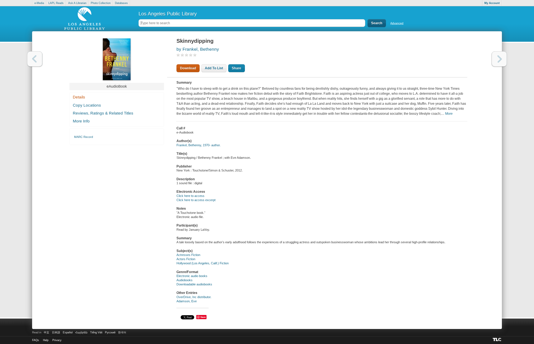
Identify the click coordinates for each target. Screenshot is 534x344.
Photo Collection (101, 3)
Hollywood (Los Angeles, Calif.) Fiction (202, 263)
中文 (46, 332)
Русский (110, 332)
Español (68, 332)
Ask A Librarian (77, 3)
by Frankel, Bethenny (197, 49)
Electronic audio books (191, 276)
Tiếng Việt (96, 332)
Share (236, 68)
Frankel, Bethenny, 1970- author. (198, 145)
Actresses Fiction (188, 255)
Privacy (57, 340)
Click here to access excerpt (195, 200)
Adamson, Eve (186, 301)
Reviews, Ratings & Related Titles (103, 113)
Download (188, 68)
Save (203, 317)
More (449, 113)
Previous (34, 59)
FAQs (35, 340)
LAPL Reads (56, 3)
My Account (492, 3)
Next (499, 59)
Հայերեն (81, 332)
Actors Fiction (185, 259)
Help (45, 340)
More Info (81, 121)
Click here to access (190, 196)
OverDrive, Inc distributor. (193, 297)
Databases (121, 3)
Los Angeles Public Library (168, 13)
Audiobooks (184, 280)
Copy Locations (87, 105)
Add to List (214, 68)
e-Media (39, 3)
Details (79, 97)
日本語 (56, 332)
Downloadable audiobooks (194, 284)
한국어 (122, 332)
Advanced (396, 23)
